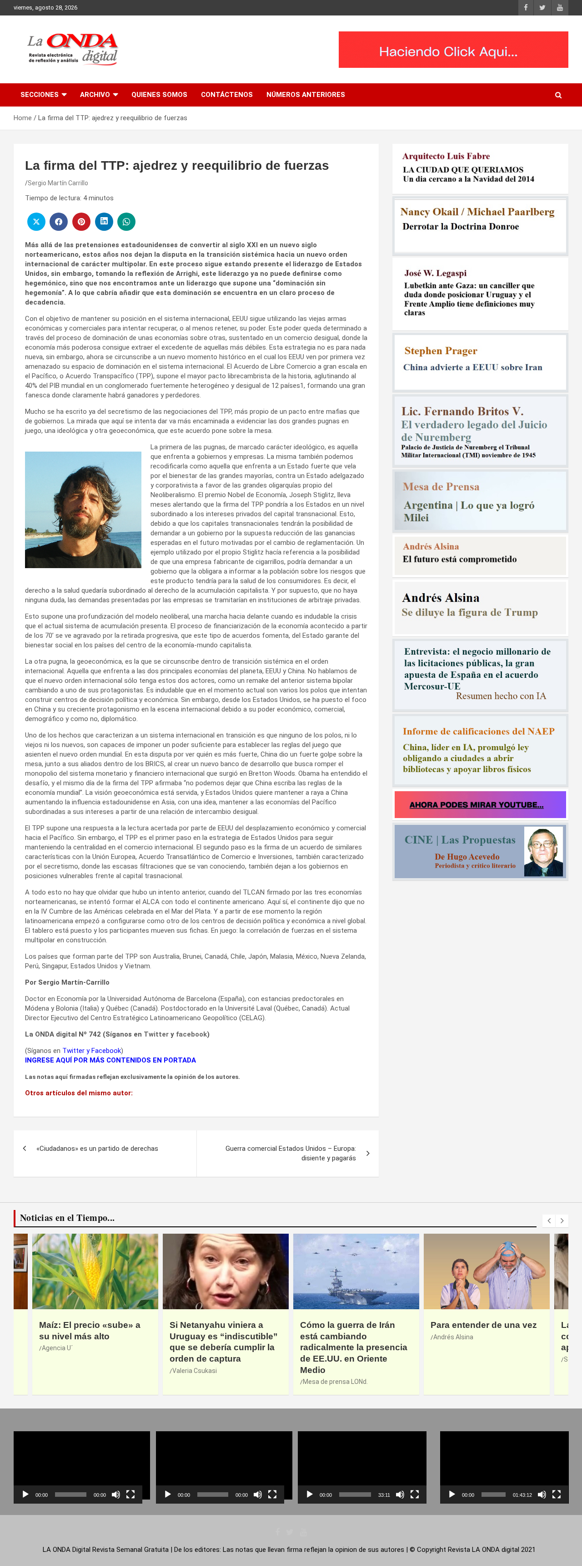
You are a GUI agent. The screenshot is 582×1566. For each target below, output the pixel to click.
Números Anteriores (305, 95)
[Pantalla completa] (130, 1494)
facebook (191, 1034)
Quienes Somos (159, 95)
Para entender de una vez (484, 1325)
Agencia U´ (57, 1348)
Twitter (156, 1034)
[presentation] (548, 1221)
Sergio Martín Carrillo (58, 183)
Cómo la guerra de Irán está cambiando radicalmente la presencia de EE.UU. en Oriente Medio (353, 1347)
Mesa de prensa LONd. (335, 1381)
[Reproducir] (25, 1494)
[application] (78, 1467)
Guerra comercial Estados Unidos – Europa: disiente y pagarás (291, 1153)
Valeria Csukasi (194, 1370)
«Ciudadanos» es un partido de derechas (97, 1148)
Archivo (95, 95)
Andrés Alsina (453, 1337)
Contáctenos (227, 95)
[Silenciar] (115, 1494)
